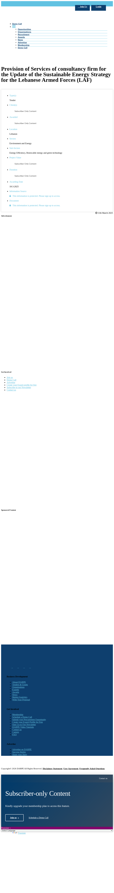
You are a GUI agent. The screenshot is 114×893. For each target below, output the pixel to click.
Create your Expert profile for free (22, 385)
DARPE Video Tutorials (23, 727)
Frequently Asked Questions (92, 768)
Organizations (18, 687)
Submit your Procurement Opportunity (29, 719)
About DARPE (19, 682)
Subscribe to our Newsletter (19, 387)
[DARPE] (57, 67)
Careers (15, 732)
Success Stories (19, 752)
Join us (10, 377)
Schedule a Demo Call (22, 717)
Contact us (11, 390)
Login (98, 6)
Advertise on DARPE (22, 749)
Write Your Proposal (21, 699)
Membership (17, 714)
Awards (15, 692)
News (14, 694)
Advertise (11, 382)
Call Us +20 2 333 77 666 (18, 4)
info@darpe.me (37, 4)
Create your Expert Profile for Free (27, 722)
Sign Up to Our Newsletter (24, 724)
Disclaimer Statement (52, 768)
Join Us (83, 6)
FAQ (14, 734)
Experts (15, 689)
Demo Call (11, 380)
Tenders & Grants (20, 684)
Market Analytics (19, 697)
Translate (22, 833)
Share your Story (19, 754)
